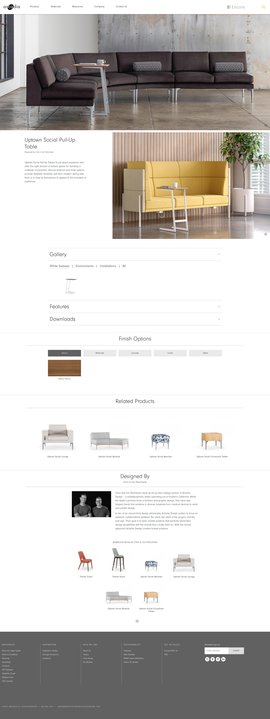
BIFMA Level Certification (134, 658)
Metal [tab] (205, 353)
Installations (108, 266)
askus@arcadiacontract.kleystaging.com (79, 706)
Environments (85, 266)
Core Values (88, 658)
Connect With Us (171, 651)
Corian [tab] (170, 353)
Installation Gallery (50, 651)
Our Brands (87, 662)
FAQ (166, 654)
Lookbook (47, 658)
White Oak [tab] (99, 353)
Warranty (5, 658)
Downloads (62, 319)
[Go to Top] (137, 621)
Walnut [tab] (64, 353)
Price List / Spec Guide (11, 651)
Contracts (6, 666)
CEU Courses (7, 681)
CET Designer (7, 670)
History (86, 654)
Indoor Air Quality (131, 662)
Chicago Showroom (51, 654)
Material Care (7, 677)
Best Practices (129, 654)
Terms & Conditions (10, 654)
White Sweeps (59, 266)
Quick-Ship (6, 662)
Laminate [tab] (135, 353)
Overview (127, 651)
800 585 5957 (47, 706)
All (124, 266)
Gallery (58, 254)
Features (59, 306)
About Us (87, 651)
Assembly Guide (8, 673)
